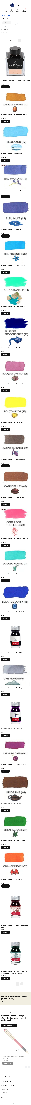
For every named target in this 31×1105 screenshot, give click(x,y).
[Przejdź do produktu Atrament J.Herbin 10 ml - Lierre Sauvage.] (15, 826)
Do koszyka (5, 86)
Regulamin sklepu (5, 1080)
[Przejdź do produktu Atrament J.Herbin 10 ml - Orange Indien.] (15, 864)
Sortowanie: (4, 32)
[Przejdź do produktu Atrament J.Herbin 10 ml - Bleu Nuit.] (15, 214)
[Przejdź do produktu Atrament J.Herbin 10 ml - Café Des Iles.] (15, 483)
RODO (2, 1083)
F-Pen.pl (3, 15)
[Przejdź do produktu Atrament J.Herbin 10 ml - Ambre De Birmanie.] (15, 102)
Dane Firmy (4, 1099)
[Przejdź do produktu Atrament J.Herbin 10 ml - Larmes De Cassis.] (15, 751)
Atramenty (9, 15)
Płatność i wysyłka (5, 1089)
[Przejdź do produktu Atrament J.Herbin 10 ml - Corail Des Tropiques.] (15, 522)
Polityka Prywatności (6, 1081)
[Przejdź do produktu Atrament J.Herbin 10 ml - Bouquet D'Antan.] (15, 370)
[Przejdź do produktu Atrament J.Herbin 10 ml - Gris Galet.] (15, 637)
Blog (2, 1097)
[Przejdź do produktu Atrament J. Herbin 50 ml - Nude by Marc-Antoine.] (15, 62)
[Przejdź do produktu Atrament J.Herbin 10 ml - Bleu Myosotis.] (15, 176)
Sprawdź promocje (9, 1025)
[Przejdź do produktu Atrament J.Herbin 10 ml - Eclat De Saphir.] (15, 597)
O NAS (3, 1096)
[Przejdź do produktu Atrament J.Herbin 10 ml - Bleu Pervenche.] (15, 252)
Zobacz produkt (8, 1063)
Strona (11, 40)
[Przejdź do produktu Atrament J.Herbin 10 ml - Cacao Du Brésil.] (15, 445)
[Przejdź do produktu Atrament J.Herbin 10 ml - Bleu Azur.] (15, 138)
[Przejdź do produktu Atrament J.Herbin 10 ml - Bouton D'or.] (15, 408)
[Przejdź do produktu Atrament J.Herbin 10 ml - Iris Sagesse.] (15, 713)
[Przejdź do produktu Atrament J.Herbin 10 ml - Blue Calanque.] (15, 290)
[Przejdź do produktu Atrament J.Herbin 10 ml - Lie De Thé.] (15, 788)
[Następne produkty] (17, 984)
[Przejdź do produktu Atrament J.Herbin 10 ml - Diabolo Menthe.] (15, 561)
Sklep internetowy (13, 1103)
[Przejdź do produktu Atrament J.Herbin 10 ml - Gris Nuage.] (15, 675)
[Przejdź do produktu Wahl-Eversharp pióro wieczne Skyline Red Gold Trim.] (16, 1041)
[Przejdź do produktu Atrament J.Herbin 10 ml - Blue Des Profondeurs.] (15, 331)
